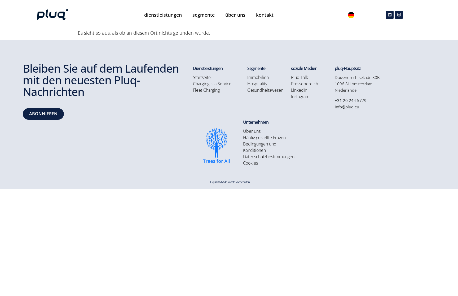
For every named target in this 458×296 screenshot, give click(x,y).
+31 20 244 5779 (351, 100)
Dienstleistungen (163, 15)
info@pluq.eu (347, 106)
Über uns (235, 15)
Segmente (203, 15)
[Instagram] (399, 15)
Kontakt (265, 15)
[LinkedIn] (390, 15)
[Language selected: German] (351, 15)
